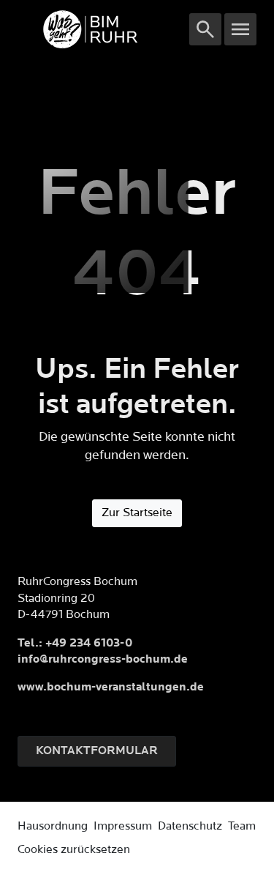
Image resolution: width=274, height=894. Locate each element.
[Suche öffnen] (205, 29)
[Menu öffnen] (240, 29)
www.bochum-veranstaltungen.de (111, 687)
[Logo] (103, 29)
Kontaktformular (97, 751)
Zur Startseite (137, 513)
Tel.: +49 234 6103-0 (75, 643)
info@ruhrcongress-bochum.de (103, 659)
